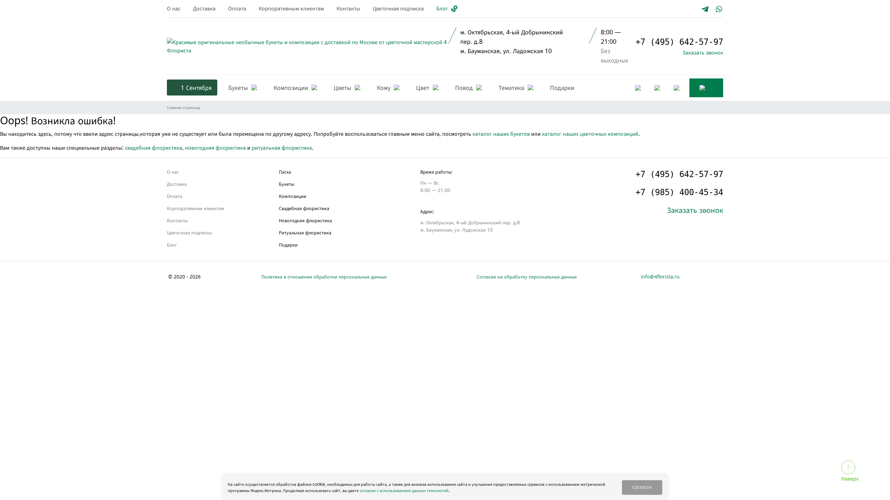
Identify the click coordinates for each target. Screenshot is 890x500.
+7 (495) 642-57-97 (679, 42)
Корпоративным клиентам (291, 8)
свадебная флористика (153, 147)
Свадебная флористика (304, 208)
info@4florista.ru (660, 276)
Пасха (285, 171)
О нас (173, 8)
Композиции (292, 196)
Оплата (237, 8)
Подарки (288, 244)
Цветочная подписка (398, 8)
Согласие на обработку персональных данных (527, 276)
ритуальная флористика (282, 147)
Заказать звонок (702, 52)
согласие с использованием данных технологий (404, 490)
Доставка (204, 8)
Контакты (348, 8)
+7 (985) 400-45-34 (679, 192)
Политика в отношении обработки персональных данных (324, 276)
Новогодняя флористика (305, 220)
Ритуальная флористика (305, 232)
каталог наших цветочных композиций (590, 134)
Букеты (286, 184)
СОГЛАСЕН (642, 487)
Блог (442, 8)
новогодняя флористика (215, 147)
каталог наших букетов (501, 134)
